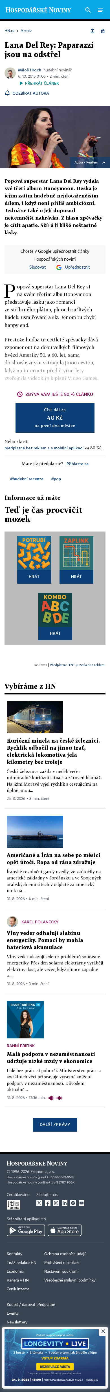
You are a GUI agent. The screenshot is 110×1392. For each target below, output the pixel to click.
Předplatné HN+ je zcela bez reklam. (77, 665)
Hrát (34, 576)
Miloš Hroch (29, 69)
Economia (15, 1272)
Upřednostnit (77, 267)
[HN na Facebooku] (47, 1203)
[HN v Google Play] (26, 1230)
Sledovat (37, 267)
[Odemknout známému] (102, 31)
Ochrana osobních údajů (65, 1254)
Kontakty (14, 1254)
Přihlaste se (78, 463)
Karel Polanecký (39, 921)
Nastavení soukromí (61, 1272)
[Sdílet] (92, 31)
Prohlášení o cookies (61, 1263)
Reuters (92, 162)
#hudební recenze (26, 478)
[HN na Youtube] (81, 1203)
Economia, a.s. (42, 1172)
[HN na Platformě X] (39, 1203)
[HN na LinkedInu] (64, 1203)
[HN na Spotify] (73, 1203)
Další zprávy (55, 1124)
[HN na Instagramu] (56, 1203)
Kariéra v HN (18, 1280)
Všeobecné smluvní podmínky (70, 1280)
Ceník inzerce (18, 1289)
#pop (56, 478)
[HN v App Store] (65, 1230)
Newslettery (17, 1322)
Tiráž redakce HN (21, 1263)
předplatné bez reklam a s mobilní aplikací (44, 447)
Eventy (13, 1314)
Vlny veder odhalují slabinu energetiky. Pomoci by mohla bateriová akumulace (45, 940)
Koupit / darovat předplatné (31, 1305)
